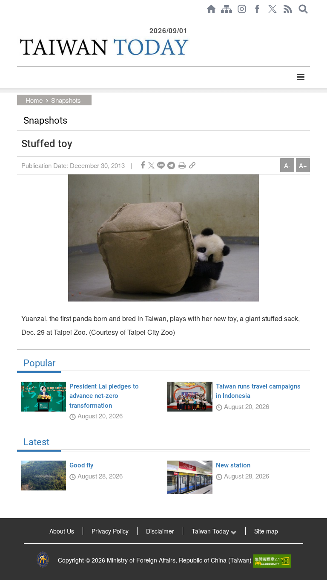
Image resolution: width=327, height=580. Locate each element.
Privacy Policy (110, 531)
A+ (303, 165)
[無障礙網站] (272, 560)
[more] (300, 77)
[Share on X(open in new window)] (151, 165)
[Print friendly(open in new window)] (182, 165)
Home (34, 100)
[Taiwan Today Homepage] (211, 9)
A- (287, 165)
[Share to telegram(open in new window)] (171, 165)
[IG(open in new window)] (242, 9)
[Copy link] (192, 165)
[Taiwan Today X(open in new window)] (272, 9)
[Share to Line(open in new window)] (161, 165)
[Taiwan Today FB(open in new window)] (257, 9)
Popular (39, 363)
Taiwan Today (211, 531)
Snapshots (66, 100)
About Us (61, 531)
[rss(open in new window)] (288, 9)
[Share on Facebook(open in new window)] (142, 165)
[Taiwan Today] (103, 47)
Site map (266, 531)
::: (19, 22)
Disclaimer (160, 531)
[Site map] (226, 9)
